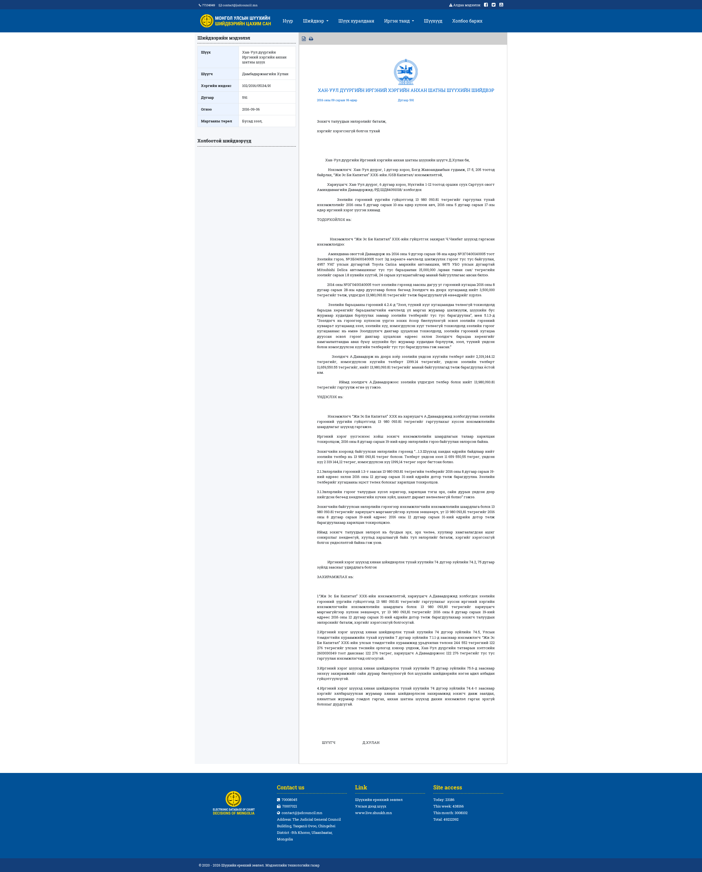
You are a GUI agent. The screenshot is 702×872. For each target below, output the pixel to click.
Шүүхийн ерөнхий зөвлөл (379, 799)
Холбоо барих (467, 21)
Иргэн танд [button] (397, 21)
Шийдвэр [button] (314, 21)
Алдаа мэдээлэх (466, 5)
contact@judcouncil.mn (240, 5)
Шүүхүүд (433, 21)
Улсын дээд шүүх (370, 806)
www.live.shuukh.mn (373, 812)
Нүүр (288, 21)
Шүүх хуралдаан (356, 21)
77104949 (208, 5)
